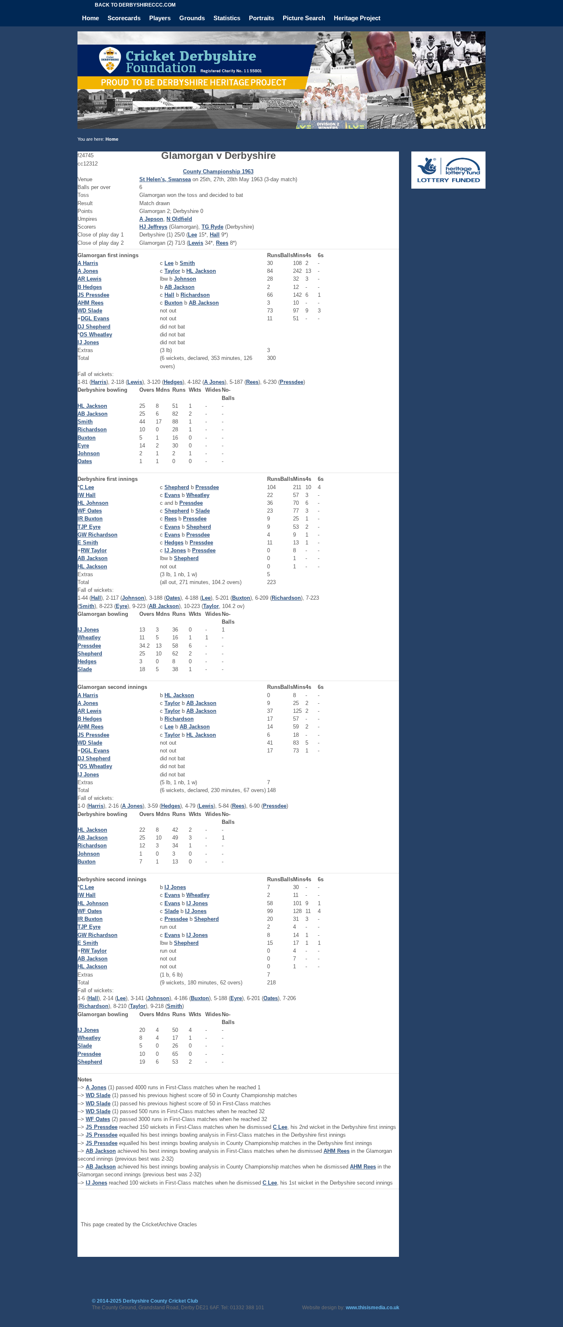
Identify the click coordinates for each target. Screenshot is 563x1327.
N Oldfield (179, 219)
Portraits (261, 17)
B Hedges (89, 287)
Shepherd (176, 487)
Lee (192, 235)
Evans (172, 495)
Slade (202, 511)
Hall (215, 235)
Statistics (226, 17)
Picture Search (304, 17)
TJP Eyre (89, 527)
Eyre (83, 445)
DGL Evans (95, 318)
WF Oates (89, 511)
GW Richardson (97, 535)
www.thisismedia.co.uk (372, 1307)
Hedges (173, 382)
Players (160, 17)
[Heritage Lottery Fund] (448, 187)
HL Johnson (92, 503)
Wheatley (197, 495)
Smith (187, 263)
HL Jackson (201, 271)
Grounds (192, 17)
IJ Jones (88, 342)
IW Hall (86, 495)
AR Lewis (89, 279)
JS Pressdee (93, 295)
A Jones (87, 271)
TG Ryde (212, 227)
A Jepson (151, 219)
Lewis (195, 243)
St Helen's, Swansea (165, 179)
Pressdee (291, 382)
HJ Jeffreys (153, 227)
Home (90, 17)
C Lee (87, 487)
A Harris (87, 263)
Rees (222, 243)
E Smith (87, 542)
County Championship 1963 (218, 171)
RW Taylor (94, 550)
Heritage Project (357, 17)
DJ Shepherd (93, 327)
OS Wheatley (96, 334)
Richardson (195, 295)
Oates (84, 461)
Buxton (173, 303)
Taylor (172, 271)
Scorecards (124, 17)
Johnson (185, 279)
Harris (98, 382)
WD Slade (89, 311)
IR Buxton (90, 519)
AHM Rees (90, 303)
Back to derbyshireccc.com (135, 5)
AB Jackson (179, 287)
